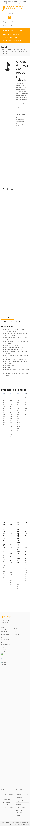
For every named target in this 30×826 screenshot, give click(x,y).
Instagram (4, 651)
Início (3, 49)
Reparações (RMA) (21, 807)
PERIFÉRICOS (6, 797)
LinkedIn (3, 647)
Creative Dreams (24, 824)
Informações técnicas (22, 794)
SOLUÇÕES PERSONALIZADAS (12, 41)
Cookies (18, 815)
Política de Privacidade (19, 811)
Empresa (6, 22)
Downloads (19, 798)
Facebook (3, 649)
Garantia (18, 804)
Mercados (15, 22)
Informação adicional (12, 321)
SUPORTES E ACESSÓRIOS (11, 37)
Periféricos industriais (11, 34)
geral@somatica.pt (24, 3)
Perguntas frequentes (22, 801)
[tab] (7, 318)
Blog (4, 25)
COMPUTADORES (8, 794)
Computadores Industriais (12, 31)
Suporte (23, 22)
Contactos (12, 25)
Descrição (8, 317)
